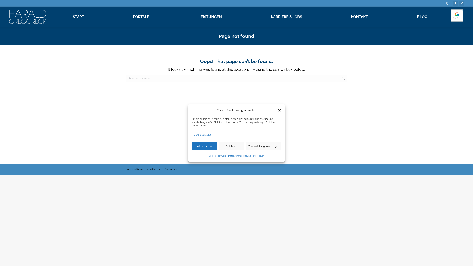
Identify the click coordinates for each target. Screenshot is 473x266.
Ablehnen (231, 145)
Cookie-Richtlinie (217, 156)
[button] (279, 110)
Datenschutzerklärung (239, 156)
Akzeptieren (204, 145)
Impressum (258, 156)
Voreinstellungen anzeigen (263, 145)
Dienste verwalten (202, 135)
